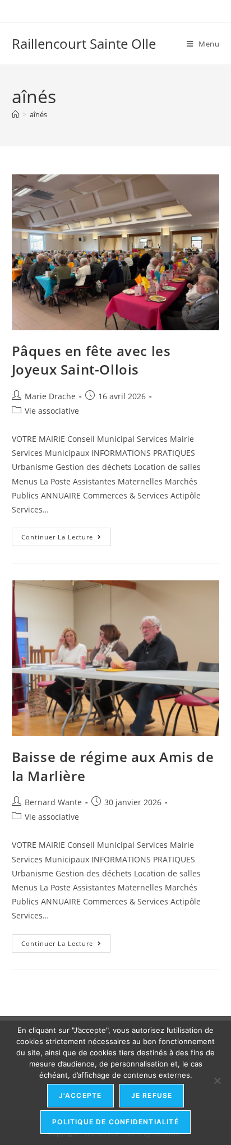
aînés (38, 114)
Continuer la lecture (66, 534)
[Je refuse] (217, 1080)
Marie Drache (50, 396)
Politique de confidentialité (115, 1122)
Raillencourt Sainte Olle (84, 43)
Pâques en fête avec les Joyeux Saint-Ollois (91, 360)
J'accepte (80, 1095)
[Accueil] (15, 114)
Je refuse (152, 1095)
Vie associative (52, 410)
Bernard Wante (53, 802)
